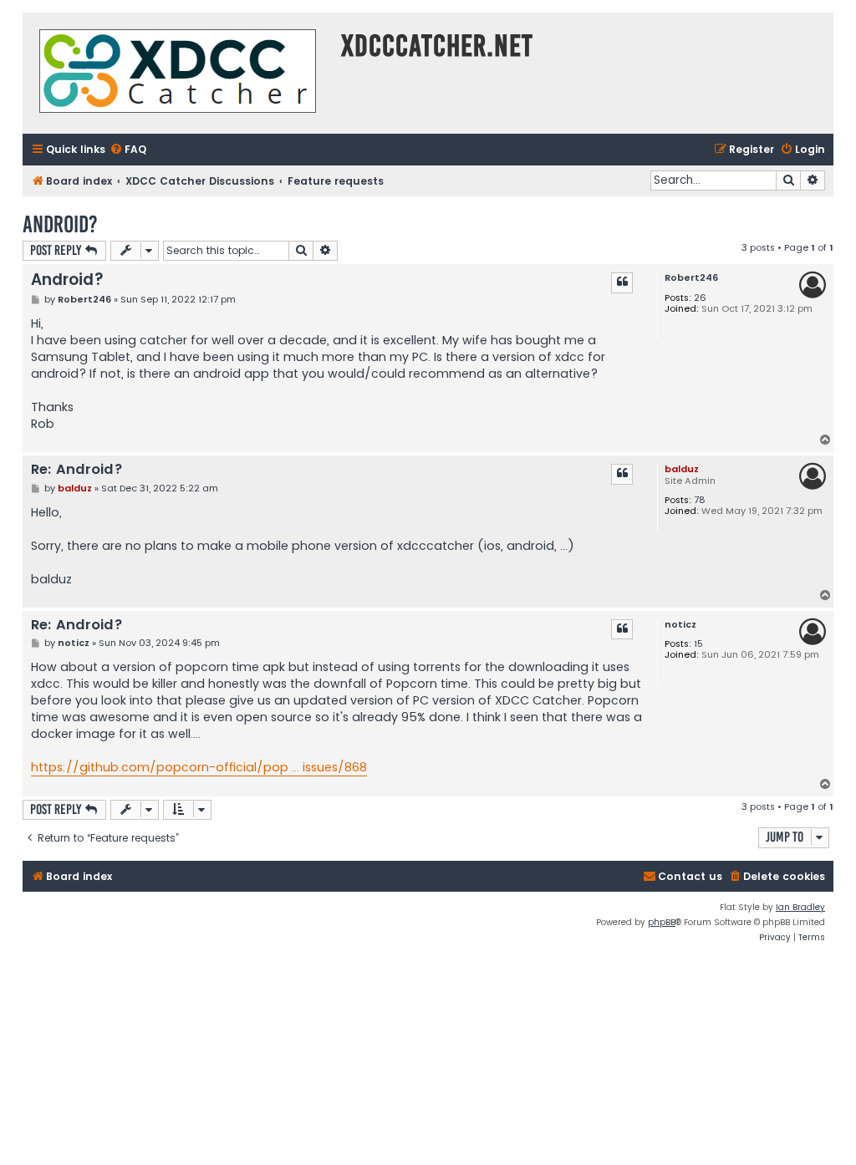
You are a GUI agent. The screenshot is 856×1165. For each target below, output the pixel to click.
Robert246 (691, 277)
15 (698, 643)
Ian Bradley (800, 907)
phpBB (661, 922)
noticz (680, 624)
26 (700, 298)
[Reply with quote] (622, 282)
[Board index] (178, 73)
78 (700, 500)
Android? (60, 224)
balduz (682, 469)
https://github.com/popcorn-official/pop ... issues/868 (199, 767)
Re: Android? (77, 470)
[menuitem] (128, 150)
